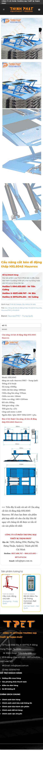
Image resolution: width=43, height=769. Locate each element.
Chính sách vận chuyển (12, 714)
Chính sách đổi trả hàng (12, 710)
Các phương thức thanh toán (14, 682)
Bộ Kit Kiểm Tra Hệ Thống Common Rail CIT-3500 (30, 599)
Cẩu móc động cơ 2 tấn (9, 597)
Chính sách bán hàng (11, 700)
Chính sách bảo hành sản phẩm (15, 707)
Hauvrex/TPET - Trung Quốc (20, 316)
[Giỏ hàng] (39, 10)
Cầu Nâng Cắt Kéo (29, 304)
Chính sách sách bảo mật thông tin (17, 703)
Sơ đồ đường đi (8, 689)
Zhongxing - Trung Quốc (10, 602)
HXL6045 (15, 310)
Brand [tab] (4, 329)
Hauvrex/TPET (6, 310)
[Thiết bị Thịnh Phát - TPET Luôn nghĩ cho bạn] (21, 9)
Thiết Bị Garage (15, 304)
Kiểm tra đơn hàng (10, 685)
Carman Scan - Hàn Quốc (31, 607)
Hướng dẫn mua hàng (11, 678)
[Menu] (4, 10)
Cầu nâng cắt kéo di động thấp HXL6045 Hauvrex (23, 308)
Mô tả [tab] (4, 325)
